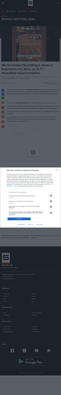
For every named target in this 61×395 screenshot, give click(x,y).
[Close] (57, 170)
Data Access (30, 224)
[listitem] (30, 192)
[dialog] (30, 197)
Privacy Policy (39, 224)
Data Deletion (21, 224)
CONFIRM (19, 219)
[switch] (50, 196)
